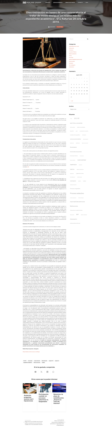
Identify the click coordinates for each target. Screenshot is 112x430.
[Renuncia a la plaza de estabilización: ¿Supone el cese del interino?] (59, 387)
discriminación (85, 139)
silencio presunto (84, 214)
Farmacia (71, 50)
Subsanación (73, 219)
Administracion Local (74, 46)
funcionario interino (74, 155)
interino (72, 169)
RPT (77, 214)
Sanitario (71, 63)
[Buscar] (87, 39)
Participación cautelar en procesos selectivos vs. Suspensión (43, 398)
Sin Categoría (72, 65)
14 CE (71, 118)
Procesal (71, 57)
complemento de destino (84, 131)
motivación (73, 181)
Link (28, 166)
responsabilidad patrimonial (77, 201)
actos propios (72, 127)
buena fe (72, 131)
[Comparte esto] (41, 372)
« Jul (72, 100)
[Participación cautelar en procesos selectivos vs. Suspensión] (44, 387)
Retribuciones (74, 206)
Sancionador (72, 61)
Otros (70, 55)
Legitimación (72, 173)
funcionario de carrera (76, 151)
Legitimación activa (80, 173)
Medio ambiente (72, 53)
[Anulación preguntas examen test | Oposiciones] (30, 388)
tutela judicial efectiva (75, 223)
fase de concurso (85, 143)
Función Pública (72, 52)
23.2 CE (76, 118)
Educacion (71, 48)
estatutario (78, 143)
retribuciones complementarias (76, 210)
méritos (79, 181)
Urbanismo (71, 67)
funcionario (73, 147)
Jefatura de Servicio (80, 169)
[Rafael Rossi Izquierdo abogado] (32, 2)
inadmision (73, 164)
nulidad (84, 181)
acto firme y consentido (76, 123)
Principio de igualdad (75, 188)
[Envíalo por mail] (35, 372)
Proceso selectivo (77, 193)
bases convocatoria (81, 127)
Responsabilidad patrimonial (75, 59)
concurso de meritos (75, 139)
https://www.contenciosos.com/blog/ (31, 351)
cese (76, 131)
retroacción (72, 214)
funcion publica (72, 160)
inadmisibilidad (81, 160)
